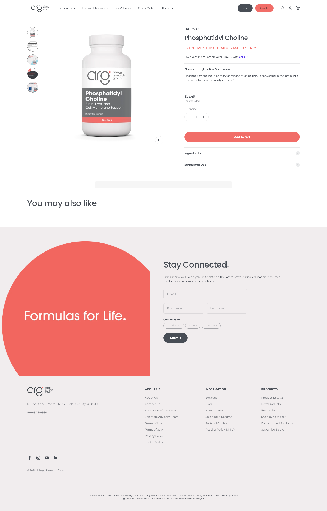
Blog (208, 404)
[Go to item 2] (32, 47)
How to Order (214, 410)
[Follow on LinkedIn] (55, 458)
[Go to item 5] (32, 88)
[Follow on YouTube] (47, 458)
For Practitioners (93, 8)
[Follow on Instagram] (38, 458)
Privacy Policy (154, 436)
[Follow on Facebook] (29, 458)
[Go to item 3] (32, 60)
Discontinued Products (277, 423)
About (165, 8)
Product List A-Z (272, 397)
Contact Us (152, 404)
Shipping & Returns (218, 416)
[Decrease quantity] (189, 117)
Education (212, 397)
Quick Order (146, 8)
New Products (271, 404)
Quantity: (190, 109)
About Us (151, 397)
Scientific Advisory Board (162, 416)
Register (264, 8)
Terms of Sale (154, 429)
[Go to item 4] (32, 74)
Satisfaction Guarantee (160, 410)
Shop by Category (273, 416)
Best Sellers (269, 410)
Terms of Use (153, 423)
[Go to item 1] (32, 33)
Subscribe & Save (273, 429)
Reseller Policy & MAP (220, 429)
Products (66, 8)
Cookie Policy (154, 442)
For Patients (123, 8)
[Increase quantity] (203, 117)
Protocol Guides (216, 423)
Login (245, 8)
